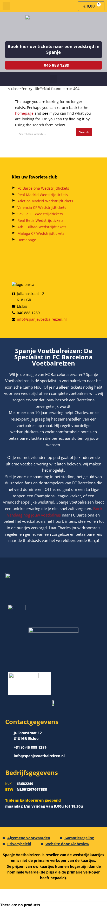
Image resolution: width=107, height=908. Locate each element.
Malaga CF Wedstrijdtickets (40, 233)
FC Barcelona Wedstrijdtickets (43, 188)
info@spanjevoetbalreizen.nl (42, 319)
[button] (6, 6)
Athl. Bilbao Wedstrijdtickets (41, 226)
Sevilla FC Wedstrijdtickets (40, 213)
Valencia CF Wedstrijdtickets (41, 207)
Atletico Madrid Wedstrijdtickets (45, 200)
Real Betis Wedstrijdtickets (40, 220)
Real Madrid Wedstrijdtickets (42, 194)
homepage (24, 113)
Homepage (26, 239)
